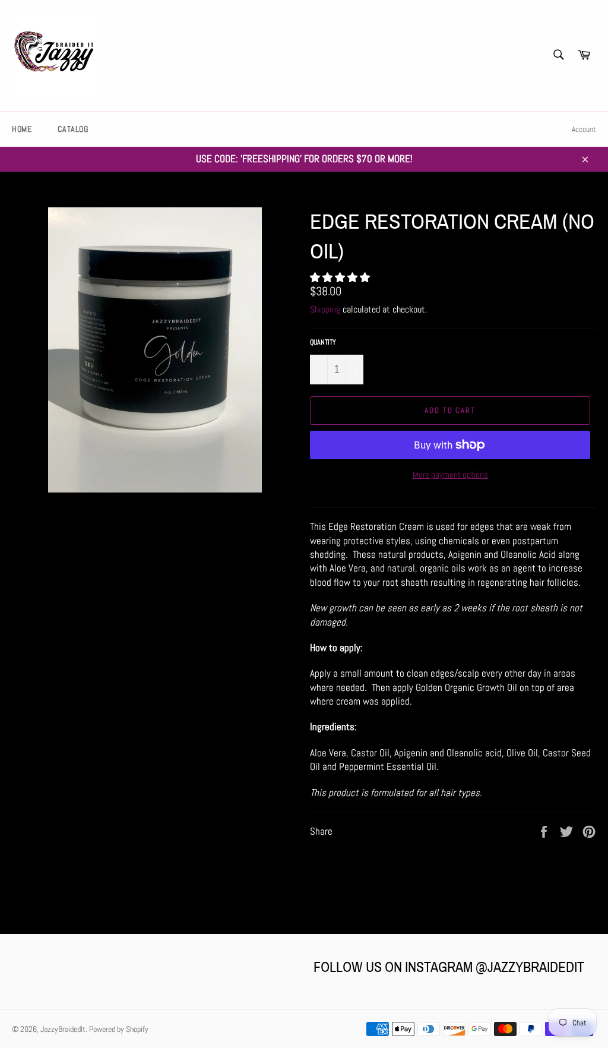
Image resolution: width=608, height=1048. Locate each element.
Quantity (323, 342)
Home (21, 129)
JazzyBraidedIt (63, 1029)
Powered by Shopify (118, 1029)
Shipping (325, 309)
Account (584, 129)
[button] (341, 277)
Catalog (73, 129)
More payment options (450, 474)
